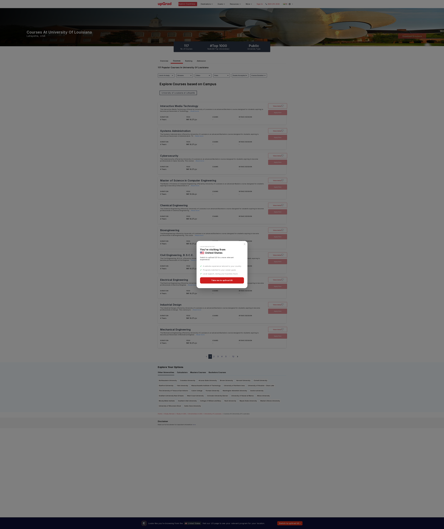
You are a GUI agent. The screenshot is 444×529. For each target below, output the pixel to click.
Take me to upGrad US (222, 280)
